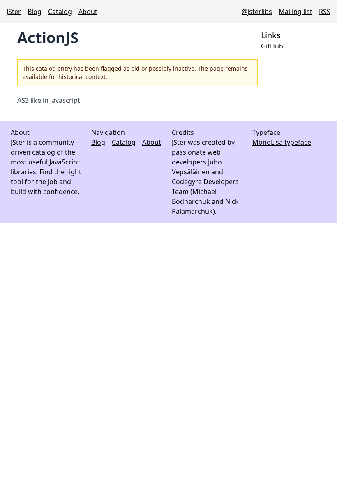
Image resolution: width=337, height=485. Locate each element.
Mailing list (295, 11)
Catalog (60, 11)
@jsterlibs (257, 11)
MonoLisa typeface (281, 142)
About (87, 11)
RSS (324, 11)
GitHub (272, 46)
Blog (35, 11)
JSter (14, 11)
